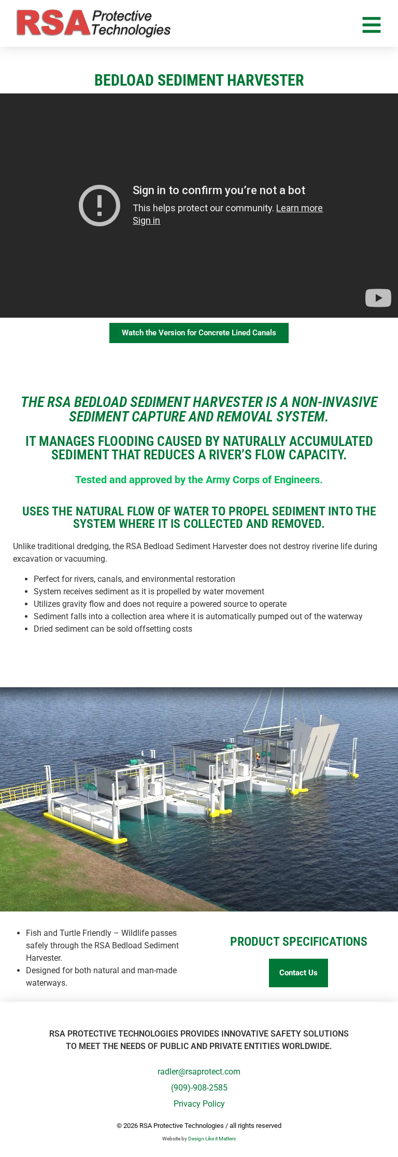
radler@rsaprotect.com (199, 1072)
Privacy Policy (199, 1104)
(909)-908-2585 (199, 1088)
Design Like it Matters (212, 1138)
